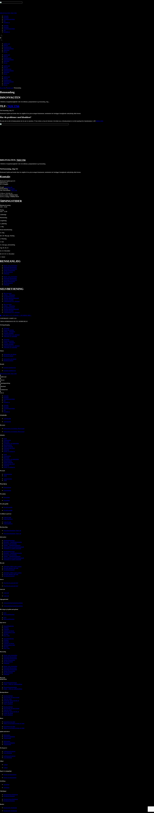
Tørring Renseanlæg (9, 270)
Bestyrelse (6, 442)
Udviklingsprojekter (9, 19)
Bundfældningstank (9, 540)
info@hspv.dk (8, 187)
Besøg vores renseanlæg (10, 265)
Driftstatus (6, 273)
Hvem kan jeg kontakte (10, 543)
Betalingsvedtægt (8, 356)
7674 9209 (11, 189)
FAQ (5, 613)
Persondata (7, 497)
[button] (1, 35)
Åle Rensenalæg (8, 272)
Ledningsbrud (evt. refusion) (12, 301)
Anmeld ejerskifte (9, 299)
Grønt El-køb (7, 517)
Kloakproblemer (8, 696)
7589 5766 (14, 190)
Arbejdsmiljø (7, 418)
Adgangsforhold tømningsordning (13, 603)
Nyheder (6, 16)
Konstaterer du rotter (9, 722)
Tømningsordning (9, 48)
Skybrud (6, 634)
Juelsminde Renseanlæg (10, 269)
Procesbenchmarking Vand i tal (12, 530)
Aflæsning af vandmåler (10, 336)
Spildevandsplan (8, 446)
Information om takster (10, 354)
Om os (5, 52)
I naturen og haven (9, 631)
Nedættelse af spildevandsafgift (12, 548)
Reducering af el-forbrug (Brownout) (14, 428)
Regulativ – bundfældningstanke (13, 542)
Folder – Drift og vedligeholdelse (13, 684)
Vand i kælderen (8, 704)
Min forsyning (8, 293)
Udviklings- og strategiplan (11, 443)
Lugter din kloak (8, 702)
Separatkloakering (9, 626)
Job (5, 21)
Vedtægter (6, 450)
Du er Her (3, 88)
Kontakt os (7, 22)
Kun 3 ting (7, 635)
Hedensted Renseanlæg (10, 267)
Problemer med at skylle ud (11, 700)
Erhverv (6, 45)
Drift (5, 476)
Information (7, 735)
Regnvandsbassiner (9, 614)
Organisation (7, 440)
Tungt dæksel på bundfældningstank (14, 547)
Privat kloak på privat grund (11, 697)
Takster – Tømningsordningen (12, 545)
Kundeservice (7, 47)
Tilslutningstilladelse (9, 736)
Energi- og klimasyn (9, 451)
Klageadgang (7, 487)
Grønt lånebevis (8, 519)
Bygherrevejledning (9, 796)
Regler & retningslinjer (10, 774)
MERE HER (99, 121)
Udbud (5, 764)
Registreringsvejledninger (11, 794)
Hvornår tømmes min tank (11, 568)
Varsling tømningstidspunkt (11, 298)
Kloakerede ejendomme (10, 807)
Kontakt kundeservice (10, 367)
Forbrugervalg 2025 (9, 448)
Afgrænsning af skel (9, 632)
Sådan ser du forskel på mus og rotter (14, 723)
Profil (5, 438)
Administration (8, 474)
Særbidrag (6, 784)
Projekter (6, 17)
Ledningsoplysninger (9, 751)
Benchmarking (8, 445)
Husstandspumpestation (10, 682)
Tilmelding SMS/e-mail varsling (12, 566)
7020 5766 (13, 106)
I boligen (6, 627)
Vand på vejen (8, 699)
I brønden (6, 629)
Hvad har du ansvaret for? (11, 583)
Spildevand (7, 44)
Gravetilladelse (8, 753)
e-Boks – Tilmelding (9, 295)
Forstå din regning (9, 330)
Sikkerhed (6, 50)
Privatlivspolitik (8, 507)
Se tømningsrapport (9, 296)
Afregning (6, 328)
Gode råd (6, 593)
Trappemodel (7, 738)
